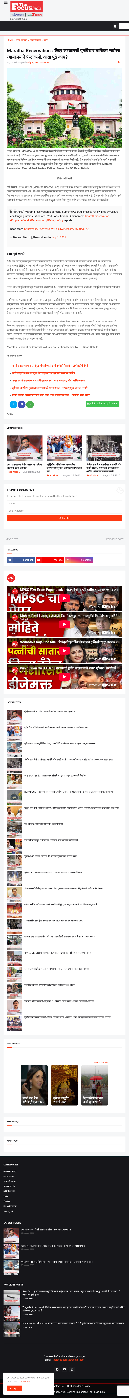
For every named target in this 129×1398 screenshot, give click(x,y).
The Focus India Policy (78, 1386)
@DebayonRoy (54, 220)
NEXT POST (12, 539)
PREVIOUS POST (114, 539)
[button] (5, 3)
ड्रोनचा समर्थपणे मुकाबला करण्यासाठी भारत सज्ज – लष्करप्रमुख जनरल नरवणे (50, 387)
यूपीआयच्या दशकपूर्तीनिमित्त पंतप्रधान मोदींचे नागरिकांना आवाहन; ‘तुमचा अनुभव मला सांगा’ (60, 743)
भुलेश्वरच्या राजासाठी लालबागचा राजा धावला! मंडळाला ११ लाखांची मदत (53, 872)
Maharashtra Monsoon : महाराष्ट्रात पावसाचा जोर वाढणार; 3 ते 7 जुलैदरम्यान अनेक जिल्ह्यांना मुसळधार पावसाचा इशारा (73, 1323)
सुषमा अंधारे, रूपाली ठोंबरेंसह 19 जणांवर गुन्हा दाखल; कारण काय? (50, 856)
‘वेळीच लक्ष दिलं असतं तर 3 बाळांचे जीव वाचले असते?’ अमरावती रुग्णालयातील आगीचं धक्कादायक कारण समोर (104, 468)
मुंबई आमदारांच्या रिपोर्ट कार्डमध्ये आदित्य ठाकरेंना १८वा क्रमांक (49, 711)
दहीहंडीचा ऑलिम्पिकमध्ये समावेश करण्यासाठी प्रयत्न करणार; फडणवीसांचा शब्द (64, 468)
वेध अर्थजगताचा (10, 1206)
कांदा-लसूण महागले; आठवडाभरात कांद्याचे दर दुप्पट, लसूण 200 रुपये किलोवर (55, 775)
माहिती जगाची (9, 1191)
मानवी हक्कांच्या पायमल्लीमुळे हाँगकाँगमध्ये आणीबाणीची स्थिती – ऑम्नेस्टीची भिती (50, 365)
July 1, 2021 (59, 237)
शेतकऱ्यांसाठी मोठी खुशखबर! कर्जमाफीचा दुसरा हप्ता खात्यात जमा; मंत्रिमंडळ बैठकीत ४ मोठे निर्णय (63, 888)
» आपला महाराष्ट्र (20, 40)
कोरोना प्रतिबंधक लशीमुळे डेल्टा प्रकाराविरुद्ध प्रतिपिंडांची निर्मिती (43, 373)
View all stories (101, 1062)
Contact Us (57, 1386)
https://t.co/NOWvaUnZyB (39, 229)
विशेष (6, 1196)
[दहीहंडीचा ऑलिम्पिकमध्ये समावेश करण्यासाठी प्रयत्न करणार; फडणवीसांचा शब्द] (11, 1252)
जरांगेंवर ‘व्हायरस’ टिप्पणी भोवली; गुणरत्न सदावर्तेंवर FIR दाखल (49, 985)
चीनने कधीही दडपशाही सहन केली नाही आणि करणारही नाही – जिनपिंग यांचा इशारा (51, 395)
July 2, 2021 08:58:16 (38, 62)
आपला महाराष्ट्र (10, 1171)
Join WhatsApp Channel (104, 403)
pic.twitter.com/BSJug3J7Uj (72, 229)
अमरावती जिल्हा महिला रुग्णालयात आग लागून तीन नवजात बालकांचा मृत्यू (53, 920)
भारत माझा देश (9, 1186)
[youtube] (64, 1369)
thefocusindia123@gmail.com (68, 1359)
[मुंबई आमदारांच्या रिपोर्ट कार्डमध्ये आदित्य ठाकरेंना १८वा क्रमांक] (11, 1236)
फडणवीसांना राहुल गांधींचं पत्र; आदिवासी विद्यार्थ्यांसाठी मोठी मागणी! (51, 840)
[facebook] (57, 1369)
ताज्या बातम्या (9, 1176)
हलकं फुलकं (8, 1211)
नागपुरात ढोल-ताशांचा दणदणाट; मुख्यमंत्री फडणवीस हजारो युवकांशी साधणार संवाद (57, 952)
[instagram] (72, 1369)
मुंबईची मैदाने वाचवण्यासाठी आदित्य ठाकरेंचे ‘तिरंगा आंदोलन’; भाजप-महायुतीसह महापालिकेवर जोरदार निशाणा (67, 1017)
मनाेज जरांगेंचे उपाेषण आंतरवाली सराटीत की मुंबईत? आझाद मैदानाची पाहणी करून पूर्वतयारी (60, 904)
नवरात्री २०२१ (10, 1181)
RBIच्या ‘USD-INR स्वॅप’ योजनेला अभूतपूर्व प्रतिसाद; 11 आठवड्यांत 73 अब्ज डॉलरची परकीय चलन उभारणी (68, 791)
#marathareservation (96, 216)
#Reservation (37, 220)
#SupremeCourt (19, 220)
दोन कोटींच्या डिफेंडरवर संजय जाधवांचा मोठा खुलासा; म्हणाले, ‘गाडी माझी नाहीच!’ (56, 968)
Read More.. (13, 471)
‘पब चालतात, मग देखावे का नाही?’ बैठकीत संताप (43, 824)
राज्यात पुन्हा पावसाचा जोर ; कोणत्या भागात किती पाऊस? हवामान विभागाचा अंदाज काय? (59, 936)
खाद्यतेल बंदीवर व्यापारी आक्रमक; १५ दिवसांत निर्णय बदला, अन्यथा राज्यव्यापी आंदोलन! (59, 1001)
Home (10, 40)
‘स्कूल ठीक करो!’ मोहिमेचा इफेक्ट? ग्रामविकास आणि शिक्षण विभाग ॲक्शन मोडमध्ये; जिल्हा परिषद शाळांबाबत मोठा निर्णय (71, 808)
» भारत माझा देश (34, 40)
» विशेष (44, 40)
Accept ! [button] (14, 1388)
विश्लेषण (7, 1201)
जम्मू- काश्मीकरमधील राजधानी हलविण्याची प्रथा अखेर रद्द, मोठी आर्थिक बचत (48, 380)
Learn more (25, 1381)
